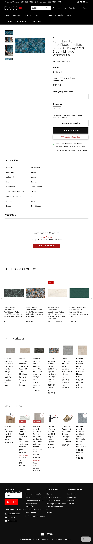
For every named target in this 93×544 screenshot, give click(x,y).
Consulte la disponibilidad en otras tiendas (72, 150)
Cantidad (57, 104)
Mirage (19, 338)
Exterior (70, 15)
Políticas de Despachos (35, 516)
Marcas (49, 494)
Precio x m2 (58, 81)
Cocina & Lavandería (54, 15)
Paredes (16, 15)
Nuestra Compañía (33, 494)
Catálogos (36, 21)
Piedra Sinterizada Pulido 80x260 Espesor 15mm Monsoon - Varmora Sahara (79, 312)
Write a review (46, 245)
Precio (56, 67)
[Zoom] (30, 45)
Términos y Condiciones (35, 497)
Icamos (68, 539)
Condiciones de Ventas (35, 500)
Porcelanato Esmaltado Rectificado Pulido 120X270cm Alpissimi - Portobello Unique (13, 312)
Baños (19, 406)
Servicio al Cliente (53, 497)
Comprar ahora (71, 130)
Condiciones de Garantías (32, 505)
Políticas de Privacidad (35, 509)
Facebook (71, 494)
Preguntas (10, 215)
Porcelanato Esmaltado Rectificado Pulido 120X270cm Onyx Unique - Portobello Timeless (56, 313)
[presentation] (1, 298)
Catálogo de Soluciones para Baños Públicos (56, 505)
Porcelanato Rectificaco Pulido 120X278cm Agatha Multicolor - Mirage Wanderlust (34, 312)
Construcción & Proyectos (16, 21)
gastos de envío (62, 115)
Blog (48, 509)
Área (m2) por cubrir (63, 91)
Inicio (55, 37)
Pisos (7, 15)
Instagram (71, 497)
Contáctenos (31, 513)
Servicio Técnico (53, 500)
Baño (38, 15)
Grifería (28, 15)
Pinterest (71, 500)
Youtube (70, 504)
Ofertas (49, 513)
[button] (70, 137)
